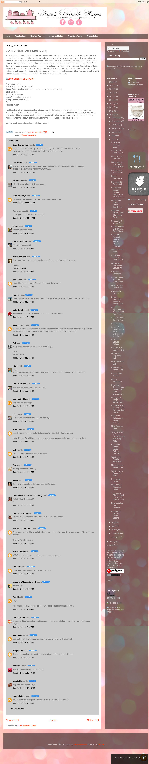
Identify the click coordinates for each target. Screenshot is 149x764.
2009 (111, 542)
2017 (111, 89)
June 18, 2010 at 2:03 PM (23, 233)
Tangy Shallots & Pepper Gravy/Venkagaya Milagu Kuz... (118, 436)
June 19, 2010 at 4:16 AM (23, 703)
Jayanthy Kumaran (21, 145)
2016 (111, 93)
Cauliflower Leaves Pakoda (116, 342)
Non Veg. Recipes (37, 36)
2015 (111, 96)
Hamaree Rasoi (19, 257)
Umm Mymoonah (20, 513)
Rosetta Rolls (116, 324)
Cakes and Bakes (56, 36)
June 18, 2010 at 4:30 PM (23, 457)
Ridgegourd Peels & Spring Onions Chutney (116, 449)
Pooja (15, 465)
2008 (111, 545)
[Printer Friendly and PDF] (9, 132)
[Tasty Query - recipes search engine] (135, 213)
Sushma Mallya (19, 196)
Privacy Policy (92, 36)
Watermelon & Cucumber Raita (117, 473)
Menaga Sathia (19, 399)
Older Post (93, 720)
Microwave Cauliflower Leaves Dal (116, 266)
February (115, 533)
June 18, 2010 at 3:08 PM (23, 302)
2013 (111, 104)
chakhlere (17, 666)
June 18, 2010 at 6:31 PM (23, 574)
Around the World (75, 36)
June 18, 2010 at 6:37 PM (23, 589)
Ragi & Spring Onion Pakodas (117, 505)
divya (15, 414)
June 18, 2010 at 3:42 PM (23, 391)
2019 (111, 82)
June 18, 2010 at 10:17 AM (24, 172)
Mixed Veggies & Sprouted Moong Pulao (117, 164)
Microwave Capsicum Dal (116, 356)
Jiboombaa (18, 181)
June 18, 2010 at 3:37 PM (23, 376)
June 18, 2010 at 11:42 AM (24, 203)
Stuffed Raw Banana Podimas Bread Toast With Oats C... (117, 192)
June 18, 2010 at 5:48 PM (23, 559)
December (116, 118)
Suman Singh (19, 552)
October (115, 125)
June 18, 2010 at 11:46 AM (24, 218)
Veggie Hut (17, 681)
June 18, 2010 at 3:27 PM (23, 335)
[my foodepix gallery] (137, 200)
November (116, 121)
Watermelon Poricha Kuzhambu (116, 459)
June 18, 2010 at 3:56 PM (23, 421)
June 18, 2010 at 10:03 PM (24, 673)
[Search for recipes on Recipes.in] (114, 603)
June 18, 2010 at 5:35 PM (23, 543)
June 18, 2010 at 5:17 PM (23, 505)
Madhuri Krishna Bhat (22, 529)
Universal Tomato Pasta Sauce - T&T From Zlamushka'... (117, 389)
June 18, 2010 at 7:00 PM (23, 609)
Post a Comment (17, 709)
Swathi (16, 597)
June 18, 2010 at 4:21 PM (23, 442)
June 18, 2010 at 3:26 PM (23, 317)
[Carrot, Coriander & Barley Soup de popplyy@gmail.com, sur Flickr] (20, 79)
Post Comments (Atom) (26, 726)
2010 (111, 114)
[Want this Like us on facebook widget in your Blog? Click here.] (146, 762)
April (114, 526)
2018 (111, 85)
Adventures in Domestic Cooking (27, 496)
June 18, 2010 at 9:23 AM (23, 155)
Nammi (16, 295)
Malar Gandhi (18, 310)
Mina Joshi (17, 280)
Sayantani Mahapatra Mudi (24, 582)
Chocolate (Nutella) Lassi (115, 144)
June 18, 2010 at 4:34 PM (23, 472)
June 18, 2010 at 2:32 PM (23, 287)
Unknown (17, 567)
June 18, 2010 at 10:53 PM (24, 688)
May (113, 523)
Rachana (17, 430)
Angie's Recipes (20, 241)
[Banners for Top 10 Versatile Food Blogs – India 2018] (126, 68)
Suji (14, 343)
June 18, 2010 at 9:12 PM (23, 642)
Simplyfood (18, 651)
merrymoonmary (80, 744)
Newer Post (12, 720)
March (114, 530)
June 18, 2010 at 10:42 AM (24, 188)
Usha (15, 450)
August (115, 132)
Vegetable (32, 135)
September (116, 128)
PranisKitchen (19, 618)
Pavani (16, 480)
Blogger (101, 744)
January (115, 537)
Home (8, 36)
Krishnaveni (18, 635)
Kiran (15, 366)
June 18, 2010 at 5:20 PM (23, 520)
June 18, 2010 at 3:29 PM (23, 358)
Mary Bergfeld (19, 325)
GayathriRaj (18, 163)
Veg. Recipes (20, 36)
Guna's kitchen (19, 384)
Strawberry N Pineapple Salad (116, 487)
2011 (111, 111)
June (114, 139)
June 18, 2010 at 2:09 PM (23, 249)
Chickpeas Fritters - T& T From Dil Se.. (117, 257)
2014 (111, 100)
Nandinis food (19, 696)
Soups (24, 135)
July (113, 136)
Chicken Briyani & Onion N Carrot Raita (117, 279)
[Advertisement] (124, 627)
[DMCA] (114, 576)
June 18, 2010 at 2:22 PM (23, 271)
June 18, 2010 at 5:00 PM (23, 487)
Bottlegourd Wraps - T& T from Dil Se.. (117, 400)
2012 (111, 107)
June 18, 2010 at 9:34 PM (23, 658)
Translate (125, 51)
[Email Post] (52, 132)
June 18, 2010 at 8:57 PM (23, 627)
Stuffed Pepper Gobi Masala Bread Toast (117, 229)
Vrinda (16, 226)
